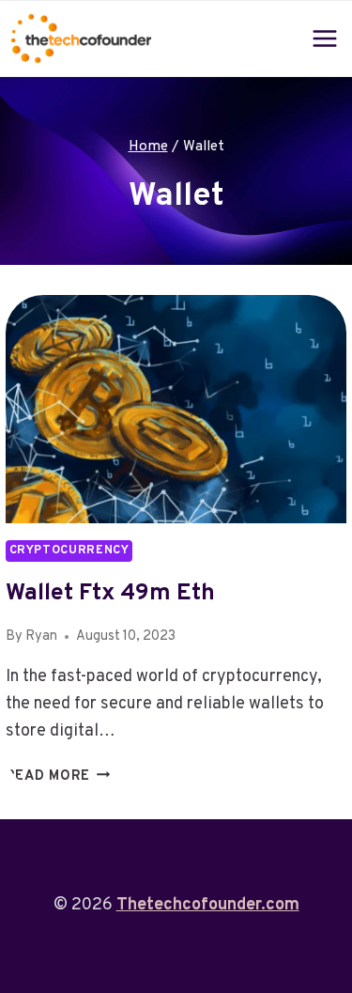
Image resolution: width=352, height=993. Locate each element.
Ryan (41, 636)
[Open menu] (325, 38)
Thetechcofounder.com (207, 905)
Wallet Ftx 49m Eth (110, 594)
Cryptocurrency (69, 550)
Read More (58, 776)
